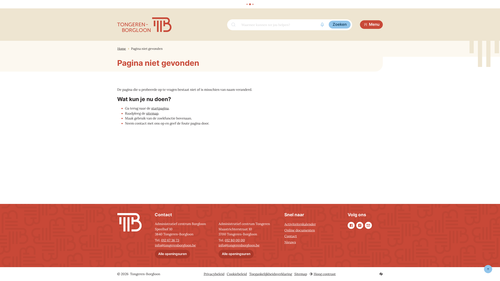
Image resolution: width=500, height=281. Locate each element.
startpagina (160, 108)
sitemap (152, 113)
